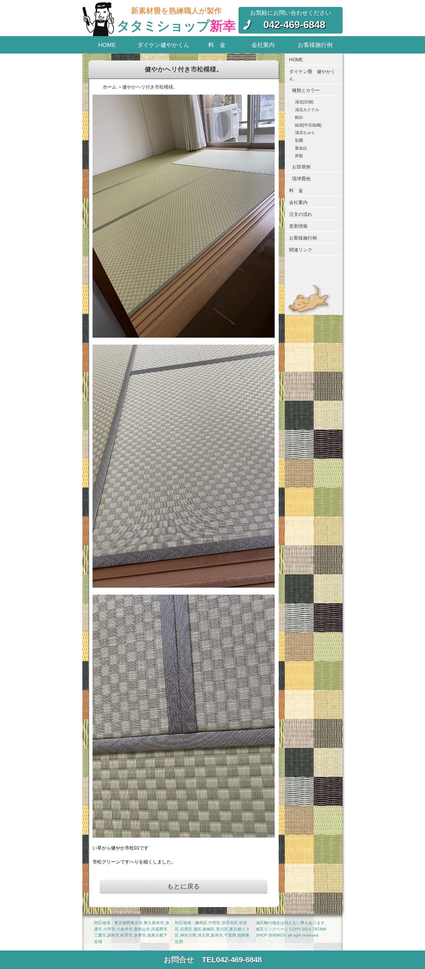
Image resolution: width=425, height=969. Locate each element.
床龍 (299, 155)
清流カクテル (307, 109)
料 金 (217, 45)
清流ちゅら (305, 132)
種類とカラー (306, 90)
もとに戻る (183, 886)
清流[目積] (304, 102)
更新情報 (298, 226)
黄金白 (301, 148)
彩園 (299, 140)
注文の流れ (300, 214)
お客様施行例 (315, 45)
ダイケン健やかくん (163, 45)
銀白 (299, 117)
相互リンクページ (272, 929)
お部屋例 (301, 166)
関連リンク (300, 249)
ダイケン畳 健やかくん (312, 75)
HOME (107, 45)
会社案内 (263, 45)
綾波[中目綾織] (308, 125)
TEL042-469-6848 (232, 960)
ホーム (110, 86)
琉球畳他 (301, 178)
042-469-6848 (294, 24)
